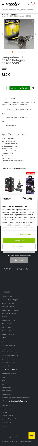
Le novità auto (6, 387)
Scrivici (4, 349)
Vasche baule (6, 422)
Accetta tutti (19, 240)
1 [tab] (12, 52)
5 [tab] (25, 52)
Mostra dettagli (26, 234)
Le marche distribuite (9, 374)
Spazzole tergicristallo (9, 419)
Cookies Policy (7, 331)
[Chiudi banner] (35, 198)
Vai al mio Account (8, 342)
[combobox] (19, 9)
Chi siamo (5, 317)
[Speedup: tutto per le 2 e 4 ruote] (13, 4)
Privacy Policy (6, 327)
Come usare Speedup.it (10, 355)
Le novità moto (7, 391)
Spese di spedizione (9, 359)
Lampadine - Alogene (9, 14)
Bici (3, 384)
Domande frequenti (8, 345)
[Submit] (33, 9)
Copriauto (5, 412)
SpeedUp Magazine (8, 320)
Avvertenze (10, 125)
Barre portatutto (7, 405)
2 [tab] (15, 52)
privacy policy (28, 255)
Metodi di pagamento (9, 352)
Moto (3, 381)
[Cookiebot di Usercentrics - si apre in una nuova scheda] (23, 198)
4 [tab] (22, 52)
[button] (29, 4)
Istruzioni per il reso (8, 362)
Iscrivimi (19, 260)
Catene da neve (7, 415)
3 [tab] (19, 52)
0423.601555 (12, 313)
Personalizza (18, 246)
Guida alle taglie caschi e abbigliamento (15, 398)
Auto (3, 377)
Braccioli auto (6, 409)
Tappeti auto (6, 426)
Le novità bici (6, 394)
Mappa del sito (7, 324)
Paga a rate (6, 366)
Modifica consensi (8, 334)
